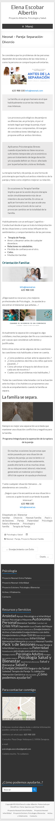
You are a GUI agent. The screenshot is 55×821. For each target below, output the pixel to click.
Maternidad (8, 641)
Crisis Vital (10, 626)
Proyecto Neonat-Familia (32, 539)
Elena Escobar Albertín (27, 10)
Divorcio (17, 517)
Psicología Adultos (29, 654)
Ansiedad (9, 616)
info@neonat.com (34, 90)
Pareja (20, 520)
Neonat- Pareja (13, 539)
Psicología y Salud (14, 534)
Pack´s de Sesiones (19, 644)
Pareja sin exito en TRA (23, 648)
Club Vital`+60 (42, 623)
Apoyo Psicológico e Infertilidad (33, 616)
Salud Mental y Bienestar (30, 662)
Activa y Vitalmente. (11, 592)
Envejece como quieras (25, 629)
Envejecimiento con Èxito (20, 549)
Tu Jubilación (38, 671)
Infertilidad (37, 638)
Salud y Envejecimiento (15, 666)
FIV (4, 638)
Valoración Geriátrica (13, 674)
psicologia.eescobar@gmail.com (16, 749)
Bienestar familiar (26, 622)
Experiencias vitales (43, 635)
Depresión (23, 626)
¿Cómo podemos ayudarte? (24, 675)
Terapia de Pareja (21, 526)
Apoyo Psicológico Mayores (17, 619)
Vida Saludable (31, 675)
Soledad (6, 671)
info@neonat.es (27, 287)
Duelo (32, 626)
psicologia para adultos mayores (31, 651)
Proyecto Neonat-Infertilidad (15, 582)
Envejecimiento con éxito (35, 632)
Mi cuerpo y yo (31, 642)
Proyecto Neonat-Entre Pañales (17, 578)
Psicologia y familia (8, 655)
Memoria (20, 641)
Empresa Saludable (9, 629)
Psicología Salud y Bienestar (26, 659)
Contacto (6, 596)
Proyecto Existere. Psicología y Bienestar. (21, 587)
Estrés (31, 635)
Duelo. (44, 556)
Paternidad (32, 520)
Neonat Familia (33, 517)
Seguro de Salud (39, 668)
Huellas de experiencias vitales (17, 639)
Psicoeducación (7, 651)
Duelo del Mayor (43, 626)
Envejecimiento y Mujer (14, 635)
